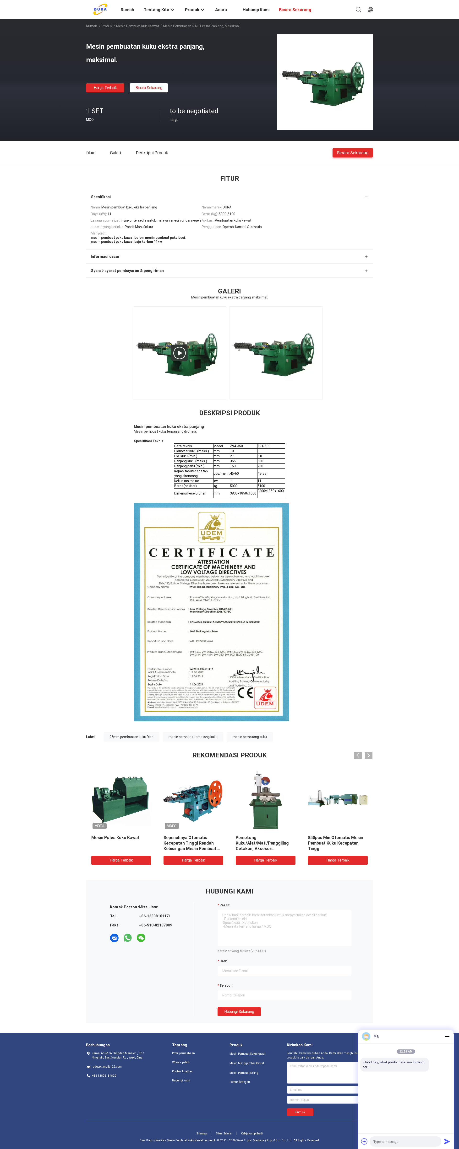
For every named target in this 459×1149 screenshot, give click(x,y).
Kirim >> (300, 1112)
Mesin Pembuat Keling (244, 1073)
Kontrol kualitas (182, 1071)
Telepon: (226, 985)
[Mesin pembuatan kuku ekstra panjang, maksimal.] (325, 82)
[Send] (447, 1141)
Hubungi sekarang (239, 1011)
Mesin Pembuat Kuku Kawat (137, 26)
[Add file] (364, 1141)
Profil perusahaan (183, 1053)
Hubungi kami (181, 1080)
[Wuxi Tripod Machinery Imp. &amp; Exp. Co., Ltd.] (100, 9)
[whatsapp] (127, 938)
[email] (114, 938)
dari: (223, 961)
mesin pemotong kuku (250, 737)
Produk (107, 26)
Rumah (91, 26)
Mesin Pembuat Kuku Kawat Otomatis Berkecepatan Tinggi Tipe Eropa (118, 843)
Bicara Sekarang (149, 87)
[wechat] (141, 938)
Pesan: (224, 905)
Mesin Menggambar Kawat (247, 1063)
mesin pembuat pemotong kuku (193, 737)
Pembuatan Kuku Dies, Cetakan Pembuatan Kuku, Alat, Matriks (334, 843)
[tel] (154, 938)
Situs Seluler (224, 1133)
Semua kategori (240, 1082)
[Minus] (447, 1036)
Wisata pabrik (181, 1062)
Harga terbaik (105, 87)
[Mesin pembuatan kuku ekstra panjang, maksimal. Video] (179, 352)
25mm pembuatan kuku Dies (131, 737)
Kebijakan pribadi (252, 1133)
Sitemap (201, 1133)
